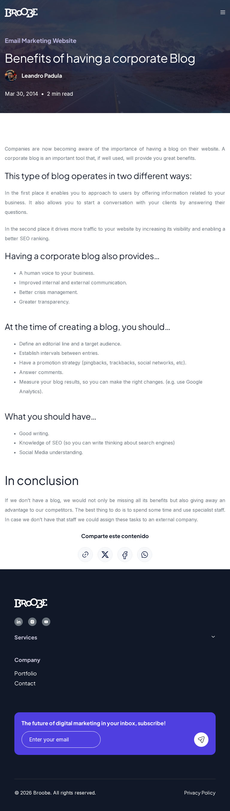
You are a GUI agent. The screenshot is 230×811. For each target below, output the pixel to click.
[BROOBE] (21, 11)
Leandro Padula (42, 75)
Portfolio (25, 673)
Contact (25, 683)
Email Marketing (28, 40)
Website (64, 40)
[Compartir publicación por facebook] (124, 554)
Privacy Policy (200, 792)
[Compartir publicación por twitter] (105, 554)
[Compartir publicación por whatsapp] (144, 554)
